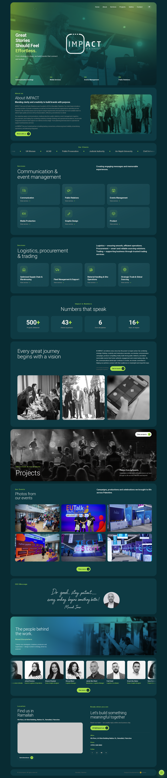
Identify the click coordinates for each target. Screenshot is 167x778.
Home (97, 7)
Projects (123, 7)
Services (113, 7)
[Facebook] (92, 753)
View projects (143, 434)
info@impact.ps (100, 728)
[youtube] (101, 753)
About (105, 7)
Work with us (23, 134)
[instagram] (97, 753)
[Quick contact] (161, 772)
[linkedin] (106, 753)
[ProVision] (143, 772)
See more (84, 690)
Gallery (131, 7)
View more (83, 569)
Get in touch (118, 369)
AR (149, 7)
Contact (139, 7)
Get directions (26, 758)
